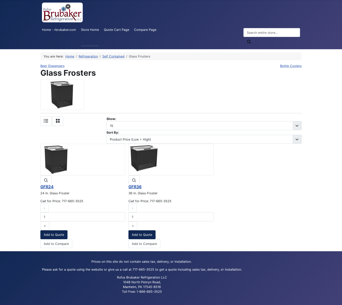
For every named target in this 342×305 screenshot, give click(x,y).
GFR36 (135, 186)
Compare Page (145, 30)
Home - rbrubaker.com (59, 30)
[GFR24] (56, 159)
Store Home (90, 30)
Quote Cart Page (116, 30)
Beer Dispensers (52, 66)
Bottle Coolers (291, 66)
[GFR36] (144, 159)
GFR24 (47, 186)
